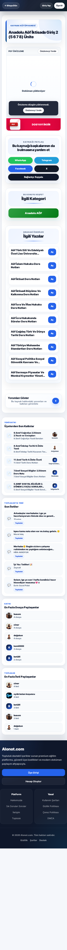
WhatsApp (20, 160)
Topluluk (19, 523)
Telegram (47, 160)
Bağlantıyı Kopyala (33, 177)
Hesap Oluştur (33, 781)
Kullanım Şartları (50, 800)
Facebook (20, 168)
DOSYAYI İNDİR (41, 124)
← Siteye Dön (11, 5)
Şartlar (33, 840)
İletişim (16, 812)
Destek (43, 840)
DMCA (50, 818)
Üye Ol (59, 5)
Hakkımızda (16, 800)
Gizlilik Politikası (51, 806)
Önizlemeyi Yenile (48, 51)
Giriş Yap (46, 5)
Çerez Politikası (51, 812)
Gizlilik (24, 840)
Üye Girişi (33, 772)
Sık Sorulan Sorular (16, 806)
